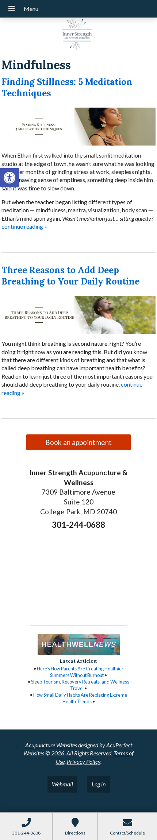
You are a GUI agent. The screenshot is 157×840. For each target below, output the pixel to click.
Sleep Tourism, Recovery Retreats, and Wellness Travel (80, 685)
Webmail (62, 784)
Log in (99, 784)
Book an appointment (78, 442)
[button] (9, 177)
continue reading (24, 226)
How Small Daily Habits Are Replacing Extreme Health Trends (80, 698)
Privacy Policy (83, 761)
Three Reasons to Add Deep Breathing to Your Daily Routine (70, 275)
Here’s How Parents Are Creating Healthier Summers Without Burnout (80, 672)
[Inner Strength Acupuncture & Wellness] (78, 35)
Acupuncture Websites (51, 745)
